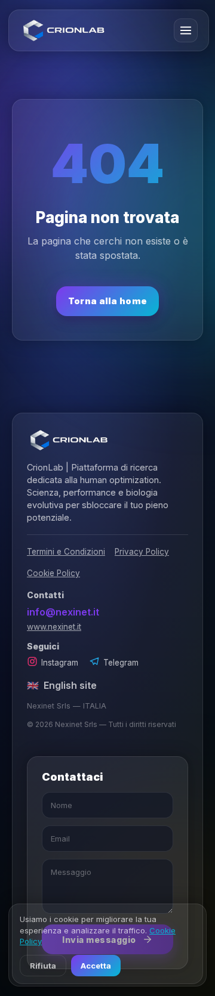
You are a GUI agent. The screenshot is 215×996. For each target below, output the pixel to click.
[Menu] (186, 30)
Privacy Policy (142, 551)
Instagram (59, 662)
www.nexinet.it (54, 627)
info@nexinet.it (63, 612)
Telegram (121, 662)
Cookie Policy (53, 573)
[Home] (64, 30)
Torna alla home (108, 301)
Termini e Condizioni (66, 551)
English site (62, 685)
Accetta (96, 965)
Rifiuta (43, 965)
